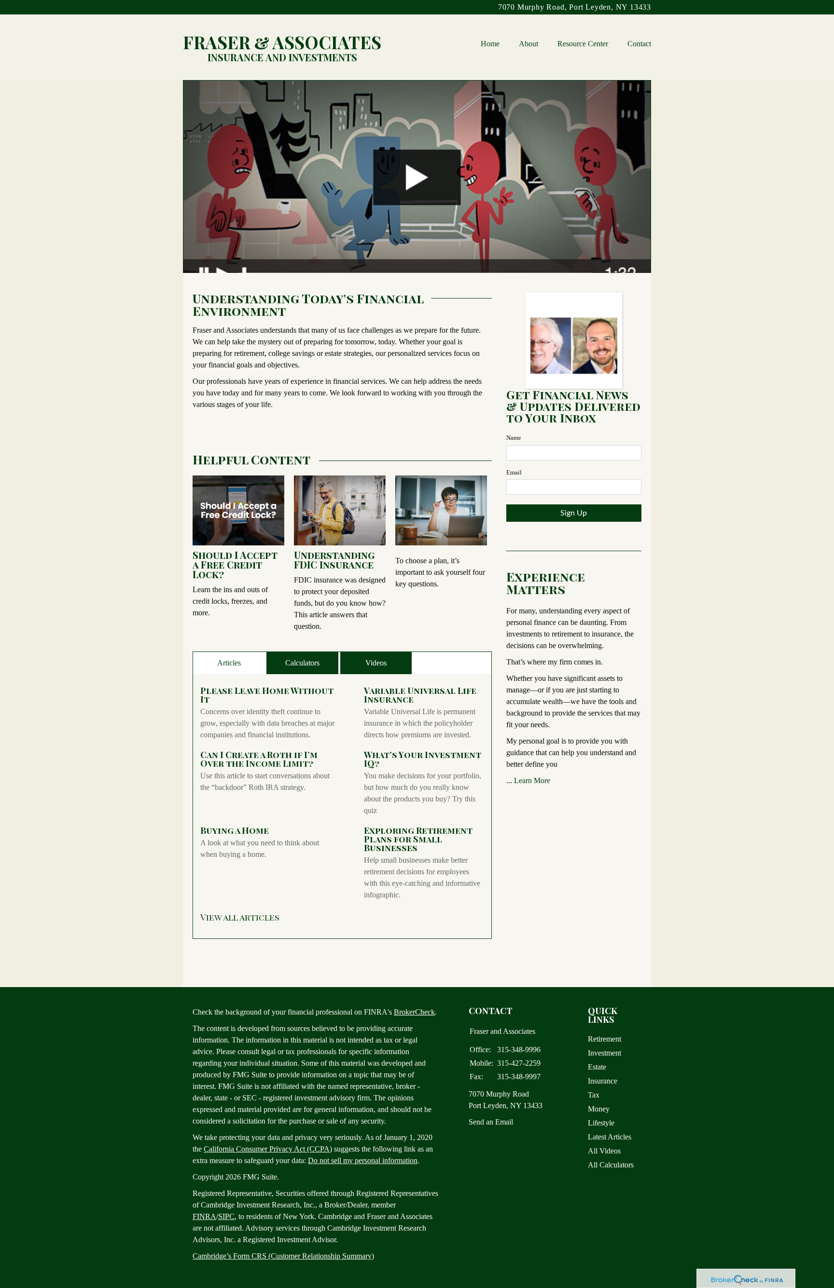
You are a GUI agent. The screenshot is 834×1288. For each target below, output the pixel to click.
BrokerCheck (414, 1012)
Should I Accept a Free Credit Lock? (235, 564)
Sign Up (573, 513)
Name (513, 437)
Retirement (604, 1039)
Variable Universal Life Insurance (420, 695)
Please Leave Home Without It (267, 695)
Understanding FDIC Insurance (334, 559)
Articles (229, 663)
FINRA (204, 1216)
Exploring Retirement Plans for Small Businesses (418, 839)
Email (514, 472)
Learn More (532, 780)
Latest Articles (609, 1137)
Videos (376, 663)
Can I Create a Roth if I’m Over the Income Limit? (259, 759)
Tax (593, 1095)
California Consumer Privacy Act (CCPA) (268, 1149)
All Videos (604, 1151)
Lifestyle (601, 1123)
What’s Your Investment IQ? (422, 759)
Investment (604, 1053)
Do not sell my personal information (362, 1160)
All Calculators (611, 1165)
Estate (597, 1067)
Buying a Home (234, 830)
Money (599, 1109)
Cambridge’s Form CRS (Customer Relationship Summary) (283, 1256)
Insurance (602, 1081)
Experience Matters (545, 582)
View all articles (239, 917)
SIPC (226, 1216)
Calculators (302, 663)
